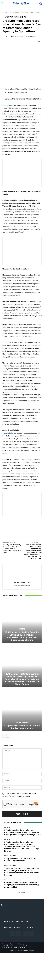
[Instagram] (18, 933)
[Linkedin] (25, 933)
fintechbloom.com (16, 36)
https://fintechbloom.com (22, 585)
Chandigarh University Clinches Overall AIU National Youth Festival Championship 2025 (11, 548)
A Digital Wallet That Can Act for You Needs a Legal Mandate (22, 726)
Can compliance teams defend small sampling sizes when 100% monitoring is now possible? (22, 884)
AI (5, 879)
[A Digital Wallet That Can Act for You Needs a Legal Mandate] (22, 709)
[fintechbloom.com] (4, 36)
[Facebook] (12, 933)
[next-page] (7, 736)
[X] (31, 933)
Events (22, 629)
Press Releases (14, 12)
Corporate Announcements (30, 12)
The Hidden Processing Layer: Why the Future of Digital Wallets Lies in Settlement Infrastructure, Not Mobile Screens (21, 871)
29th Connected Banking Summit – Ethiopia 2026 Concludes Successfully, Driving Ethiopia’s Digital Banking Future (22, 636)
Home (4, 12)
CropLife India (7, 105)
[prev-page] (4, 736)
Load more (21, 892)
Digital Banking (21, 722)
